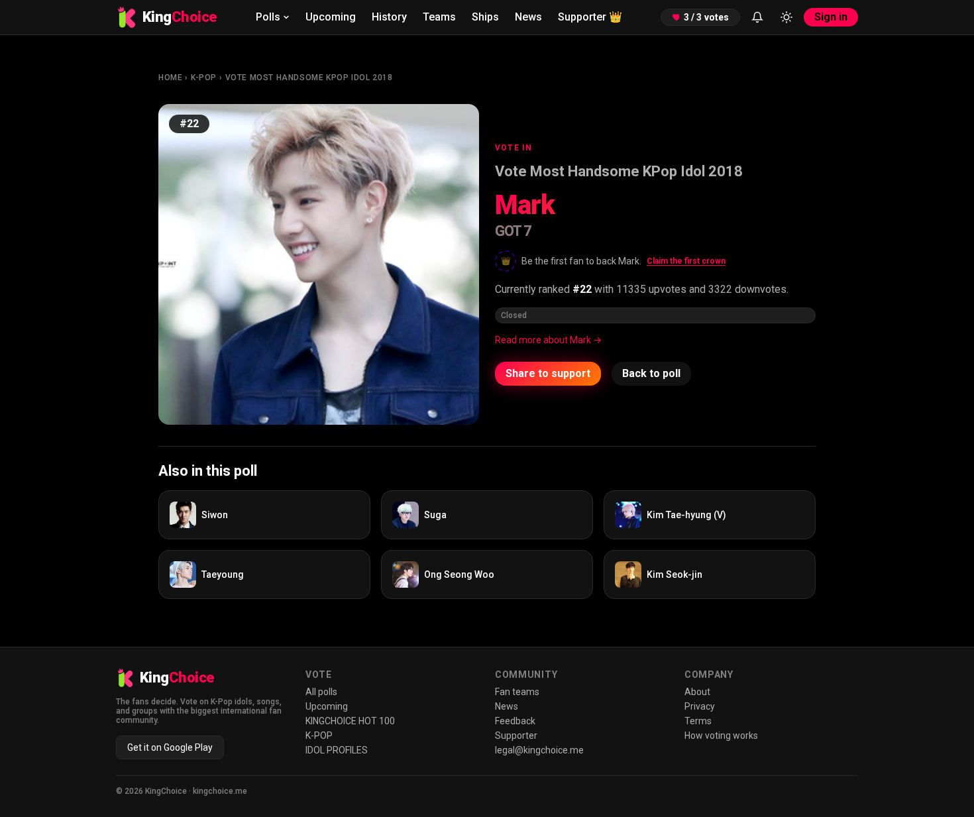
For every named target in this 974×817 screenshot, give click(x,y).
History (389, 17)
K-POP (204, 77)
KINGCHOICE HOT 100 (350, 721)
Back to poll (651, 373)
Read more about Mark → (548, 340)
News (528, 17)
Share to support (548, 373)
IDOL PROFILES (336, 750)
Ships (485, 17)
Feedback (515, 721)
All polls (321, 691)
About (697, 691)
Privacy (699, 706)
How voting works (721, 735)
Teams (439, 17)
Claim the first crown (686, 261)
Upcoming (330, 17)
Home (170, 77)
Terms (698, 721)
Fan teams (517, 691)
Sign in (830, 17)
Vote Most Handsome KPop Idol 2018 (309, 77)
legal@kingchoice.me (539, 750)
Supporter (590, 17)
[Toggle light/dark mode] (786, 17)
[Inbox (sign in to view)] (757, 17)
